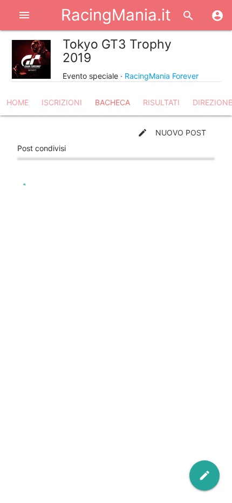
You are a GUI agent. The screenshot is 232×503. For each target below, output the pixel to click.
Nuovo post (172, 133)
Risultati (161, 102)
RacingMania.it (116, 14)
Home (17, 102)
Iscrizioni (62, 102)
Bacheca (112, 102)
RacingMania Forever (162, 75)
